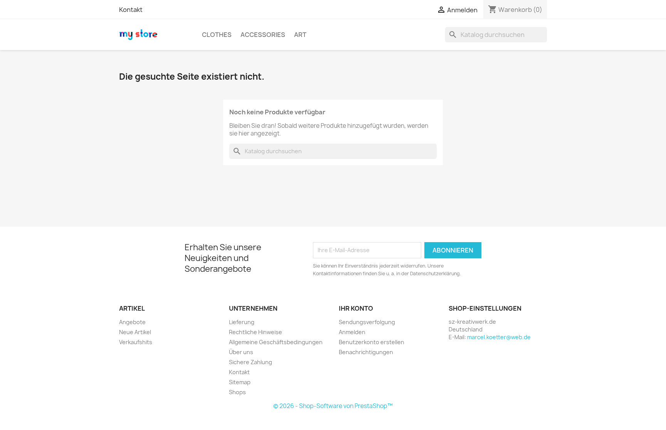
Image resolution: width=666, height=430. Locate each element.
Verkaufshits (135, 342)
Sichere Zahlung (250, 362)
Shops (237, 392)
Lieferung (241, 322)
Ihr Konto (356, 308)
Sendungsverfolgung (367, 322)
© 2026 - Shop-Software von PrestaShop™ (333, 406)
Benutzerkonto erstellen (371, 342)
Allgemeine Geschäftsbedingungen (276, 342)
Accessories (262, 34)
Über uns (241, 352)
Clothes (217, 34)
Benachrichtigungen (366, 352)
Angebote (132, 322)
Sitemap (240, 382)
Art (300, 34)
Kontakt (131, 9)
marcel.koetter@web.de (499, 337)
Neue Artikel (135, 332)
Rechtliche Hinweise (255, 332)
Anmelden (352, 332)
